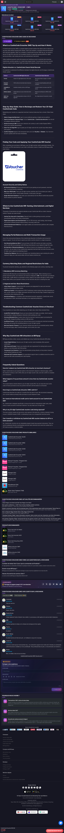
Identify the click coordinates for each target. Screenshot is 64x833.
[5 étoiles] (14, 676)
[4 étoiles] (11, 676)
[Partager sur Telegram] (53, 584)
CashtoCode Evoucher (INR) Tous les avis (31, 656)
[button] (32, 734)
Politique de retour (7, 764)
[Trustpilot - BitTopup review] (43, 812)
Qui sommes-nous (7, 752)
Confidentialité (6, 777)
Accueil (2, 4)
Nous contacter (6, 756)
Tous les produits (6, 758)
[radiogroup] (9, 601)
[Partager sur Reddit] (60, 584)
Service (4, 775)
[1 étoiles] (3, 676)
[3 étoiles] (9, 676)
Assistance (5, 754)
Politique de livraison (7, 766)
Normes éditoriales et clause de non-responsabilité (14, 779)
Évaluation (5, 674)
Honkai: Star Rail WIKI (7, 739)
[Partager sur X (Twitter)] (46, 584)
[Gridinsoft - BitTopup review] (32, 812)
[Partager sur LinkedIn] (56, 584)
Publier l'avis (57, 689)
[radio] (6, 601)
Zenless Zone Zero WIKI (8, 741)
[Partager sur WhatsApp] (50, 584)
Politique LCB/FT (6, 769)
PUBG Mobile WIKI (7, 743)
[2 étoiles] (6, 676)
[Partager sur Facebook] (43, 584)
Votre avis (5, 679)
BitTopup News (6, 745)
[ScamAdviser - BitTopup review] (21, 812)
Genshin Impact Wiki (7, 737)
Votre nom (5, 668)
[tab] (7, 41)
